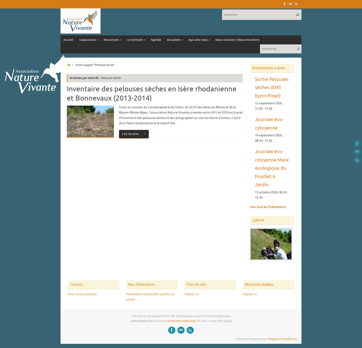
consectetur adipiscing (181, 321)
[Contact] (290, 4)
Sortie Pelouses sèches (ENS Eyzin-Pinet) (271, 87)
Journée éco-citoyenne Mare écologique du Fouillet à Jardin (272, 168)
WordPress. (289, 339)
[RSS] (296, 4)
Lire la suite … (132, 134)
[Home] (69, 65)
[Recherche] (297, 14)
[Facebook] (285, 4)
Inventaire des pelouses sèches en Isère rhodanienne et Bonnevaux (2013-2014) (152, 93)
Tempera (273, 339)
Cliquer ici (191, 294)
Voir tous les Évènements (268, 207)
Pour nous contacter (82, 294)
